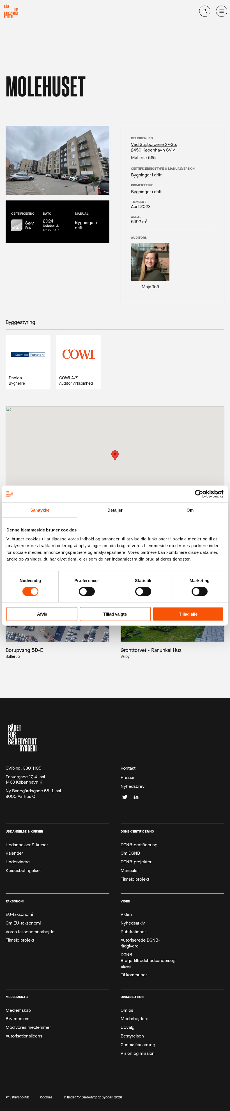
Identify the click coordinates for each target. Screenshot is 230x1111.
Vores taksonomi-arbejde (30, 932)
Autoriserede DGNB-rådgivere (140, 943)
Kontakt (128, 768)
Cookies (46, 1097)
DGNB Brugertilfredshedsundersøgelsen (148, 960)
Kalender (14, 853)
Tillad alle (188, 613)
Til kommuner (134, 975)
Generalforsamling (138, 1045)
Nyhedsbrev (133, 786)
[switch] (87, 591)
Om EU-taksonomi (23, 923)
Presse (127, 777)
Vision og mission (138, 1053)
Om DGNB (130, 853)
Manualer (130, 870)
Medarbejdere (134, 1019)
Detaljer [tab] (115, 510)
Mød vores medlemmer (28, 1027)
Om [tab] (190, 510)
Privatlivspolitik (17, 1097)
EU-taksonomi (19, 914)
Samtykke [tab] (40, 510)
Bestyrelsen (132, 1036)
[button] (115, 455)
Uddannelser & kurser (27, 845)
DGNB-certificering (139, 845)
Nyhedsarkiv (133, 923)
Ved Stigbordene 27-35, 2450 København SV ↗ (154, 147)
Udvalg (127, 1027)
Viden (126, 914)
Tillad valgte (115, 613)
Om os (127, 1010)
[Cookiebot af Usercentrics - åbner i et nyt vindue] (199, 494)
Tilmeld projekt (135, 879)
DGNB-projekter (136, 862)
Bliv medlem (17, 1019)
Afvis (42, 613)
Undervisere (18, 862)
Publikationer (133, 932)
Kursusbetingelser (23, 870)
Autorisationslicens (24, 1036)
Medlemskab (18, 1010)
